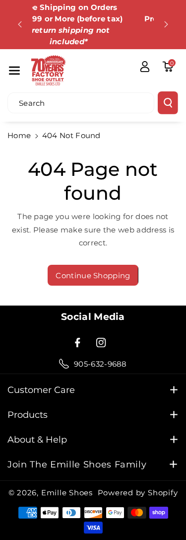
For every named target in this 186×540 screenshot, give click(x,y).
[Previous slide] (19, 24)
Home (19, 135)
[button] (14, 70)
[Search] (168, 102)
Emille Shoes (67, 492)
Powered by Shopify (138, 492)
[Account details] (145, 66)
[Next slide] (166, 24)
